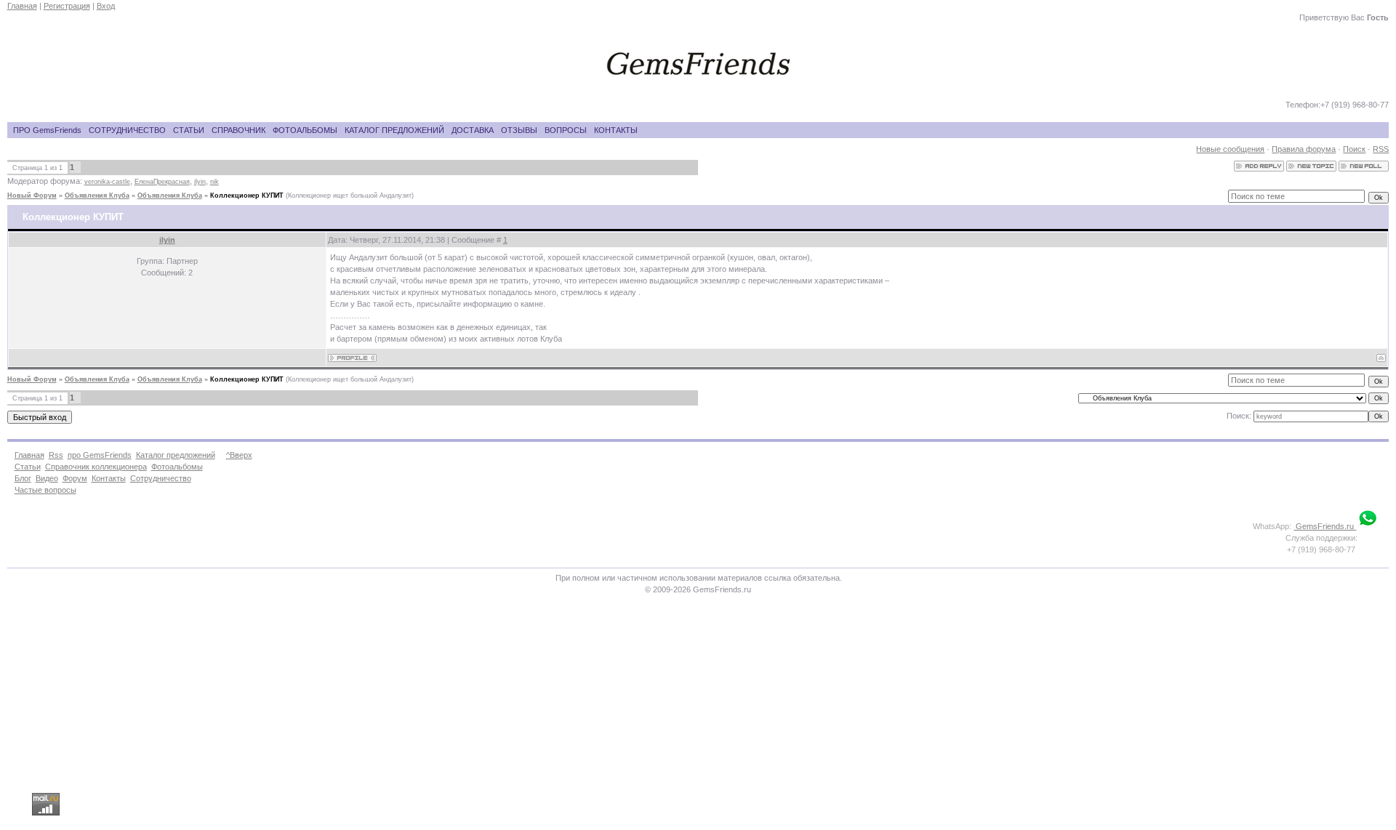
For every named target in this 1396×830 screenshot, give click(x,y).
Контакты (109, 478)
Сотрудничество (160, 478)
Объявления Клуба (97, 195)
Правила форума (1304, 149)
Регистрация (67, 5)
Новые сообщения (1230, 149)
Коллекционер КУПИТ (247, 195)
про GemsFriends (100, 455)
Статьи (28, 466)
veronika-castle (107, 181)
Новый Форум (32, 195)
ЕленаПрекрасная (162, 181)
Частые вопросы (45, 489)
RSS (1381, 149)
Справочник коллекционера (96, 466)
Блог (23, 478)
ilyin (200, 181)
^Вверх (239, 455)
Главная (22, 5)
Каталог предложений (175, 455)
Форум (75, 478)
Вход (106, 5)
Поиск (1354, 149)
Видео (47, 478)
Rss (56, 455)
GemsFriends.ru (1324, 526)
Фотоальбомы (177, 466)
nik (214, 181)
